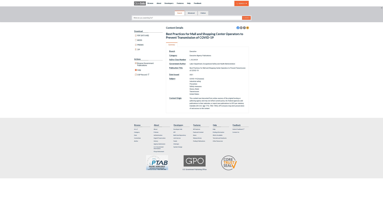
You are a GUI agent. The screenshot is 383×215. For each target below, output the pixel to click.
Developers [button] (169, 3)
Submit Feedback (237, 129)
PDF (143, 35)
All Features (196, 129)
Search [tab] (179, 13)
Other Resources (218, 141)
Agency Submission (159, 144)
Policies (156, 132)
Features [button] (180, 3)
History (156, 141)
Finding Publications (199, 141)
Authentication (158, 135)
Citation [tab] (203, 13)
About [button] (159, 3)
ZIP (138, 49)
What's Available (217, 135)
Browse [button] (150, 3)
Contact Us (235, 132)
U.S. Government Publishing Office (195, 169)
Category (137, 132)
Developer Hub (177, 129)
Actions (137, 59)
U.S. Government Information (159, 147)
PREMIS (140, 45)
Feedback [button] (197, 3)
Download (138, 31)
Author (136, 141)
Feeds (175, 141)
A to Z (136, 129)
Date (135, 135)
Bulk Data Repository (179, 135)
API (174, 132)
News (194, 135)
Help (139, 70)
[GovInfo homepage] (140, 3)
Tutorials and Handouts (220, 138)
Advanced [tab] (191, 13)
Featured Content (198, 132)
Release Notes (197, 138)
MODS (139, 40)
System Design (177, 147)
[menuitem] (150, 3)
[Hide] (381, 7)
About (155, 129)
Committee (137, 138)
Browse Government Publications (145, 64)
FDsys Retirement (159, 151)
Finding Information (218, 132)
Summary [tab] (171, 45)
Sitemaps (176, 144)
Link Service (177, 138)
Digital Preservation (159, 138)
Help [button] (189, 3)
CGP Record (142, 75)
